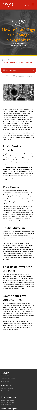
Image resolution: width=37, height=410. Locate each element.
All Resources (10, 60)
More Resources (8, 397)
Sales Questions (6, 391)
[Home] (2, 60)
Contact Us (6, 386)
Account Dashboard (7, 400)
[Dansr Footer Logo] (18, 373)
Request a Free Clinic (7, 402)
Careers (3, 393)
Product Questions (7, 388)
